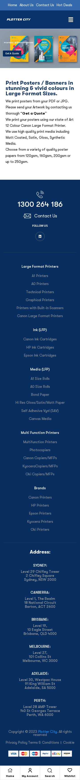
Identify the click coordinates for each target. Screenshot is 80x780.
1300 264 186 (40, 204)
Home (10, 776)
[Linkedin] (40, 236)
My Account (30, 776)
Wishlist (69, 776)
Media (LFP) (40, 369)
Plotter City (47, 732)
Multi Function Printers (40, 433)
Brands (40, 488)
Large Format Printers (40, 266)
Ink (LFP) (40, 330)
